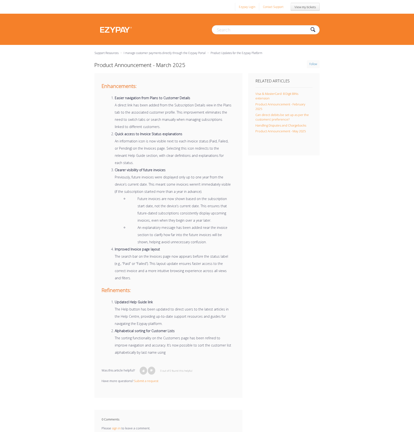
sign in (116, 428)
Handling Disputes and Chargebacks (280, 125)
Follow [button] (313, 64)
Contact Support (273, 7)
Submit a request (146, 381)
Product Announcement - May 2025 (280, 131)
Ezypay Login (247, 7)
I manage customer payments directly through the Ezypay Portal (165, 53)
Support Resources (106, 53)
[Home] (116, 29)
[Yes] (143, 371)
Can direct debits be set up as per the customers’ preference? (282, 117)
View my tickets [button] (305, 7)
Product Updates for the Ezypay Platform (236, 53)
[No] (151, 371)
